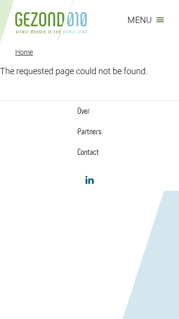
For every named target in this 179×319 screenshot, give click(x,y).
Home (24, 52)
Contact (88, 152)
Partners (89, 131)
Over (83, 111)
